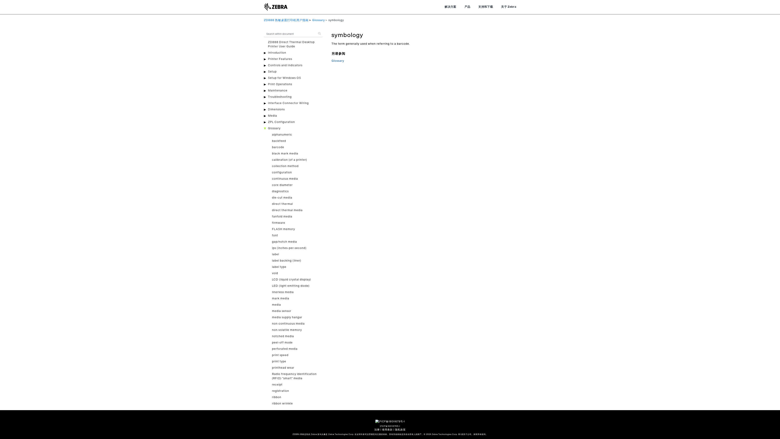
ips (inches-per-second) (289, 248)
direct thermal (282, 204)
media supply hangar (287, 317)
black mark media (285, 153)
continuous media (285, 178)
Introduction (277, 52)
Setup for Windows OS (284, 78)
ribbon (276, 397)
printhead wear (283, 367)
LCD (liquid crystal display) (291, 279)
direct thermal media (287, 210)
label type (279, 267)
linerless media (283, 292)
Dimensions (276, 109)
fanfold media (282, 216)
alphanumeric (282, 134)
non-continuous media (288, 323)
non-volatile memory (287, 330)
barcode (278, 147)
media (276, 304)
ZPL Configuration (281, 122)
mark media (280, 298)
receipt (277, 384)
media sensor (281, 311)
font (275, 235)
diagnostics (280, 191)
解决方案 (450, 6)
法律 (377, 429)
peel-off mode (282, 342)
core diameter (282, 185)
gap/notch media (284, 241)
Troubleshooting (280, 97)
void (275, 273)
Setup (272, 71)
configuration (282, 172)
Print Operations (280, 84)
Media (272, 115)
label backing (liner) (286, 260)
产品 (467, 6)
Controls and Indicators (285, 65)
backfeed (279, 141)
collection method (285, 166)
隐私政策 (400, 429)
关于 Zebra (508, 6)
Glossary (318, 20)
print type (279, 361)
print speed (280, 355)
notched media (283, 336)
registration (280, 391)
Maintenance (277, 90)
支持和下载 (485, 6)
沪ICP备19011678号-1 (390, 426)
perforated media (285, 349)
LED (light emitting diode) (291, 286)
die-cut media (282, 197)
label (275, 254)
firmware (278, 223)
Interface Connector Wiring (288, 103)
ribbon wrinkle (282, 403)
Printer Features (280, 59)
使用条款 (387, 429)
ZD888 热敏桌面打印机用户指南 (286, 20)
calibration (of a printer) (289, 160)
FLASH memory (283, 229)
